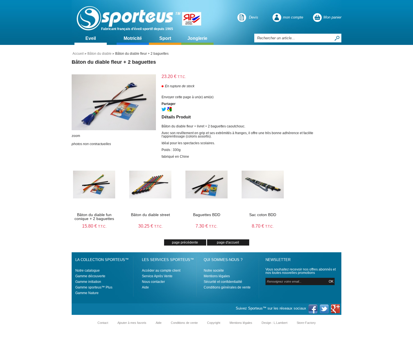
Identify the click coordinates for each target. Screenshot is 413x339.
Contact (102, 322)
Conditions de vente (184, 322)
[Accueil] (127, 17)
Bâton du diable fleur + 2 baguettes (114, 62)
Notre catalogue (87, 270)
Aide (145, 287)
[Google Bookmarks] (169, 110)
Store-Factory (306, 322)
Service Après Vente (157, 276)
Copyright (213, 322)
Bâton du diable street (150, 215)
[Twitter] (164, 110)
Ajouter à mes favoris (131, 322)
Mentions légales (217, 276)
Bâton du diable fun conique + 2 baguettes (94, 217)
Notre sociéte (214, 270)
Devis (253, 17)
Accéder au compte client (161, 270)
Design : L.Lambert (274, 322)
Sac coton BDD (262, 215)
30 (150, 226)
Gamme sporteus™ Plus (93, 287)
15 (94, 226)
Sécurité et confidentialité (223, 282)
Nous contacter (153, 282)
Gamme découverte (90, 276)
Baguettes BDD (206, 215)
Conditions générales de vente (227, 287)
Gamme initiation (88, 282)
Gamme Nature (87, 293)
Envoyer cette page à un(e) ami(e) (188, 97)
